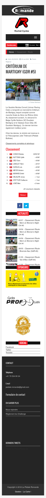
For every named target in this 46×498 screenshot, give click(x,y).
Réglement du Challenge (16, 414)
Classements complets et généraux (20, 143)
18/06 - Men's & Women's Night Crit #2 (29, 232)
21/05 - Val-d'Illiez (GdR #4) (29, 258)
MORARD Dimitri (18, 173)
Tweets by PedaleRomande (17, 448)
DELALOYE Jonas (19, 177)
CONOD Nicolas (18, 154)
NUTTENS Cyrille (18, 157)
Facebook (10, 347)
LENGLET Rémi (18, 164)
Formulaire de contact (15, 394)
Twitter (8, 349)
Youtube (9, 352)
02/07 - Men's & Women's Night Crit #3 (29, 223)
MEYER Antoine (18, 170)
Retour (23, 195)
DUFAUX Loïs (17, 167)
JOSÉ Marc (16, 183)
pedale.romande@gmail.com (17, 387)
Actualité (23, 213)
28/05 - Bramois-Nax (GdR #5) (29, 249)
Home (11, 52)
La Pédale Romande (30, 487)
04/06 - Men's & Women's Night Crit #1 (29, 241)
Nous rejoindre (12, 409)
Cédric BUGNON (13, 59)
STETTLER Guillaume (20, 180)
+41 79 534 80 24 (13, 376)
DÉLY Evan (16, 160)
